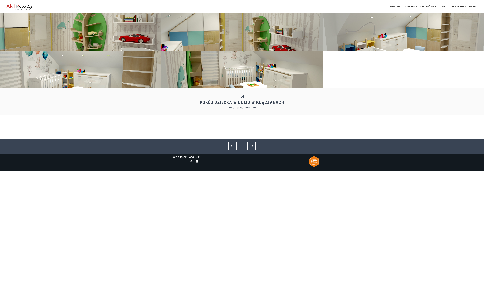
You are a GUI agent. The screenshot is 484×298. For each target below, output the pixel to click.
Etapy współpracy (428, 6)
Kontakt (472, 6)
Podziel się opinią (458, 6)
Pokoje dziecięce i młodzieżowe (242, 107)
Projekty (443, 6)
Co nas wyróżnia (410, 6)
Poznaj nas (395, 6)
